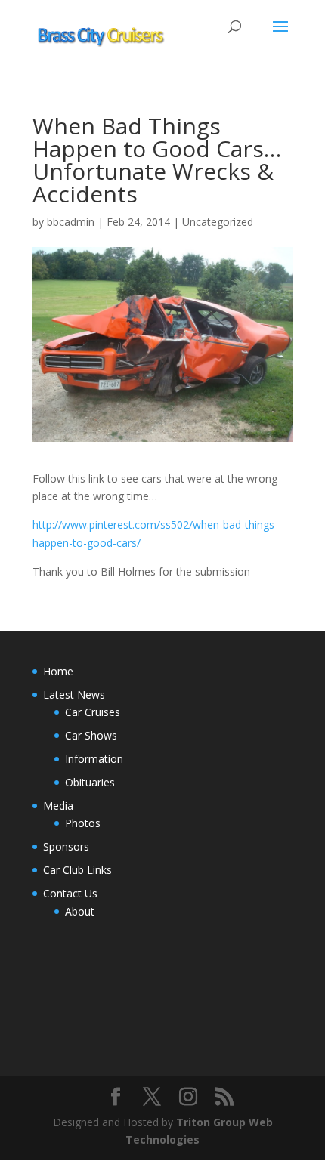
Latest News (74, 694)
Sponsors (66, 846)
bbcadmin (70, 222)
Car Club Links (77, 870)
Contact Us (70, 893)
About (79, 911)
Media (58, 805)
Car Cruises (92, 712)
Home (58, 671)
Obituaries (90, 782)
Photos (83, 823)
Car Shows (91, 735)
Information (94, 759)
